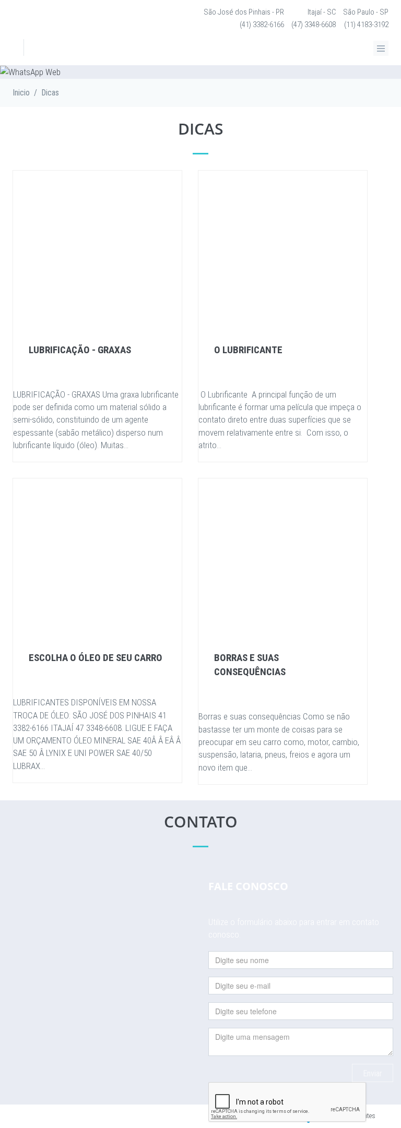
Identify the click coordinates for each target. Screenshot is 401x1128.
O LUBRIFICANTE (248, 350)
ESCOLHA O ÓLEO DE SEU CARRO (95, 658)
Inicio (21, 93)
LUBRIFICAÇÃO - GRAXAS (80, 350)
